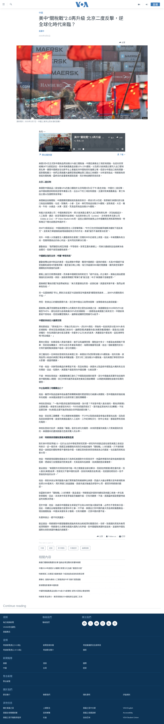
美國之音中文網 (89, 708)
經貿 (85, 668)
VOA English (128, 708)
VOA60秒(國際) (9, 627)
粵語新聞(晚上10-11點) (12, 650)
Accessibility (128, 713)
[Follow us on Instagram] (102, 623)
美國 (5, 663)
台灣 (45, 668)
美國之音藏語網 (89, 713)
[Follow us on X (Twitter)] (90, 623)
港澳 (45, 663)
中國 (41, 13)
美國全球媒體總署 (10, 713)
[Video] (139, 4)
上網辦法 (46, 708)
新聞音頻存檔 (48, 645)
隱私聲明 (86, 695)
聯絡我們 (46, 622)
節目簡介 (6, 695)
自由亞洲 (86, 717)
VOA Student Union (131, 717)
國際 (85, 663)
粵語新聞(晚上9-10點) (12, 645)
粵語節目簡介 (48, 650)
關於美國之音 (8, 708)
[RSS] (108, 623)
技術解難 (46, 713)
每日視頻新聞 (8, 622)
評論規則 (126, 695)
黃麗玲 (41, 31)
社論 (45, 717)
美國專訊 (6, 632)
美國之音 (80, 141)
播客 (85, 650)
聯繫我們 (46, 695)
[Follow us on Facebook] (84, 623)
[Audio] (147, 4)
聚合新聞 (6, 681)
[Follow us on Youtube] (96, 623)
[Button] (122, 42)
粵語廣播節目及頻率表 (92, 645)
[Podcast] (114, 623)
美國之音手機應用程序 (12, 717)
